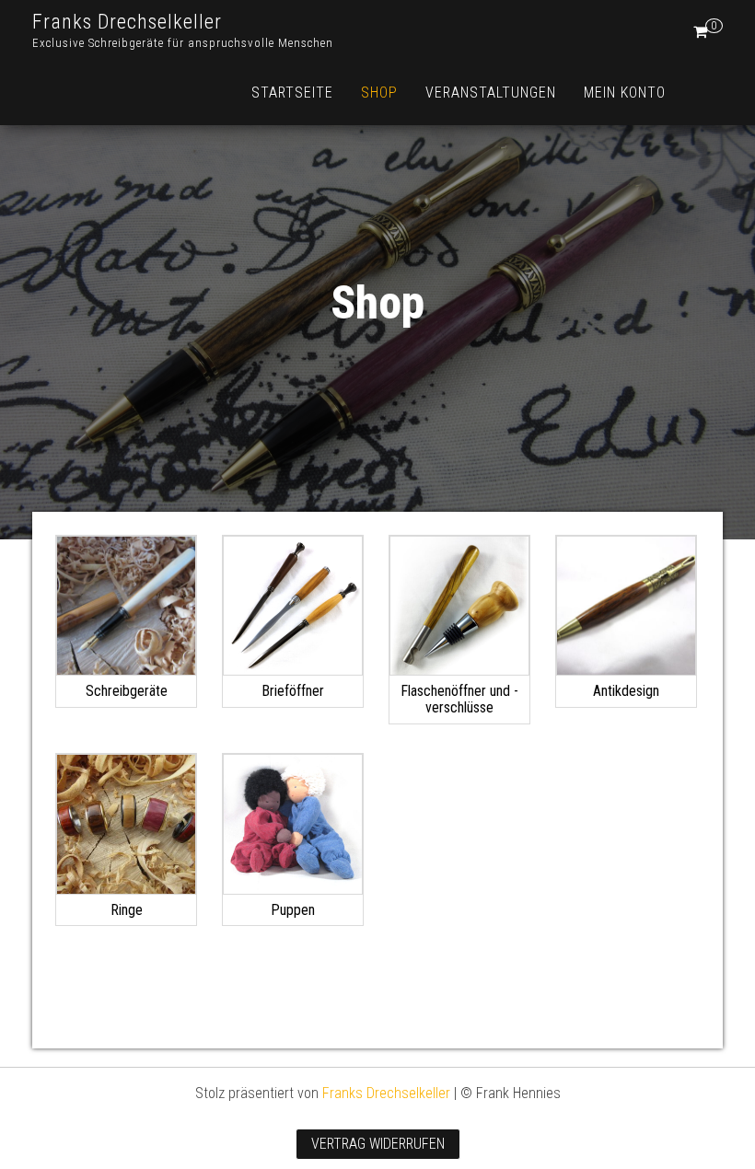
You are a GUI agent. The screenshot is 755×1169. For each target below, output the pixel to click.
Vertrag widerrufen (378, 1143)
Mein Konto (625, 92)
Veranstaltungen (490, 92)
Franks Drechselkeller (127, 21)
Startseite (292, 92)
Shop (379, 92)
